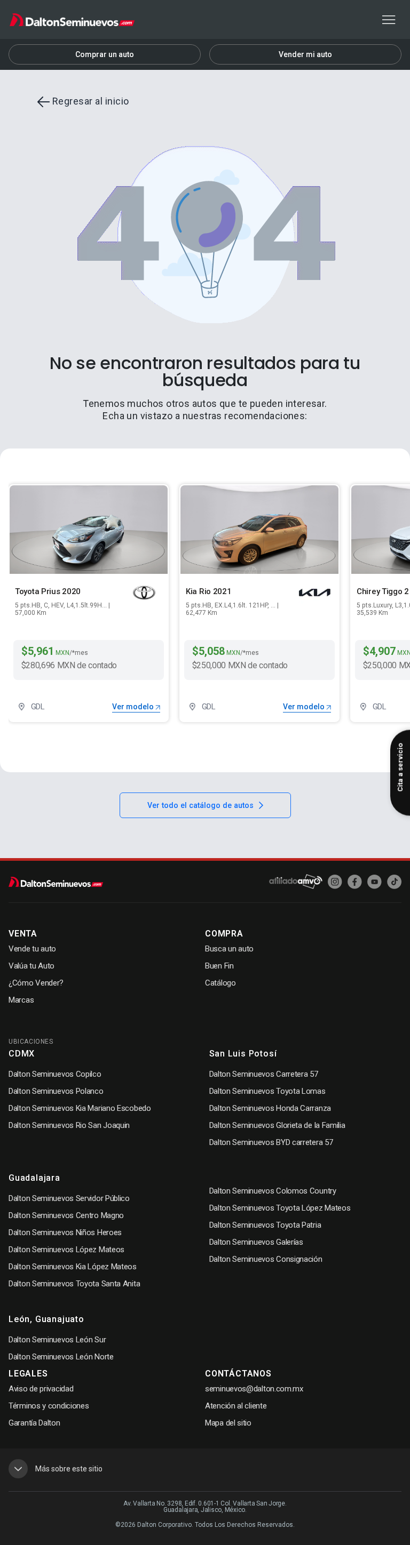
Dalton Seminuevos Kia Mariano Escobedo (80, 1108)
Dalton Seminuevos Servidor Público (69, 1198)
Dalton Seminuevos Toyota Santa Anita (74, 1283)
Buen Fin (219, 966)
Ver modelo (133, 706)
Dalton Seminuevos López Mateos (66, 1249)
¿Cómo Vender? (36, 983)
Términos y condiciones (49, 1406)
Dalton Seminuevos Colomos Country (272, 1191)
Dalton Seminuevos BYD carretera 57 (271, 1142)
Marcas (21, 1000)
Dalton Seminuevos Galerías (256, 1242)
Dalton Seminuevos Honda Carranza (270, 1108)
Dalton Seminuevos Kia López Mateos (73, 1266)
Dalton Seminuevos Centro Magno (66, 1215)
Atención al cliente (235, 1406)
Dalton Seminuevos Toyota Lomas (267, 1091)
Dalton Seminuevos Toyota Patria (265, 1225)
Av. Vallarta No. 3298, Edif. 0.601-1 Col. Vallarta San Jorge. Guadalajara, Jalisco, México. (204, 1506)
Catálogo (220, 983)
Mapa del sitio (228, 1423)
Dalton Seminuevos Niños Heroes (65, 1232)
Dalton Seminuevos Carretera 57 (263, 1074)
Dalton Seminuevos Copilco (55, 1074)
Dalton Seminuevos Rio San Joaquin (69, 1125)
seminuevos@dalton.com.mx (254, 1389)
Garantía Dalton (34, 1423)
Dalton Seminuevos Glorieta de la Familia (277, 1125)
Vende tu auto (32, 949)
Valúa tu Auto (31, 966)
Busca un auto (229, 949)
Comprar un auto (104, 54)
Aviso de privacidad (41, 1389)
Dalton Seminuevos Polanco (56, 1091)
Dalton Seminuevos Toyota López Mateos (280, 1208)
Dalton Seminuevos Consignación (265, 1259)
